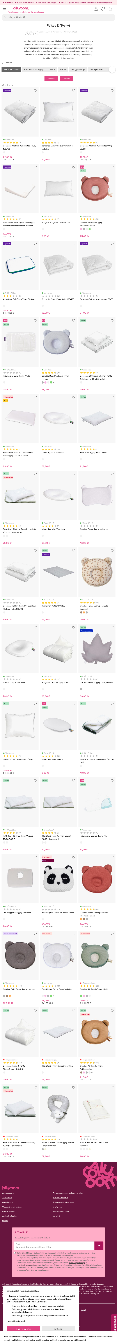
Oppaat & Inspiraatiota (11, 1207)
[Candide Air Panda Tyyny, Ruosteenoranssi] (81, 229)
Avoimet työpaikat (9, 1216)
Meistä (5, 1220)
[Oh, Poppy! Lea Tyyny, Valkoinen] (4, 919)
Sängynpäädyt (78, 69)
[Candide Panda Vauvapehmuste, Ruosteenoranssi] (84, 612)
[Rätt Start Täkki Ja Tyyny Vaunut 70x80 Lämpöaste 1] (7, 842)
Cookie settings (8, 1211)
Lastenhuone (30, 32)
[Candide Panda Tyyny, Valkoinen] (81, 536)
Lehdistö (56, 1216)
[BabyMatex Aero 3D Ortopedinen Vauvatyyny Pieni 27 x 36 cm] (4, 459)
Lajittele (66, 78)
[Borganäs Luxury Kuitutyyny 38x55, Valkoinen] (43, 152)
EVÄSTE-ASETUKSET (59, 1330)
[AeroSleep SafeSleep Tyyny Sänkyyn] (4, 306)
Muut (52, 69)
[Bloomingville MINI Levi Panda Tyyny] (43, 919)
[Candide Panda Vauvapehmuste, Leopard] (81, 612)
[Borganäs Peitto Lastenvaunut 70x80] (81, 306)
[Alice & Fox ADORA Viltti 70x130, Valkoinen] (87, 1149)
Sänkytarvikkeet (70, 32)
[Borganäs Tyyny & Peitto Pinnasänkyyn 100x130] (4, 1072)
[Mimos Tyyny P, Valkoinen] (4, 689)
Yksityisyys (57, 1207)
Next (112, 69)
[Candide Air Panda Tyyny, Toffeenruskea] (81, 1072)
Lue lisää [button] (70, 58)
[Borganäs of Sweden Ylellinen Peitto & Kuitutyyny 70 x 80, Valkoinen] (81, 382)
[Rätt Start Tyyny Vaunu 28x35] (81, 459)
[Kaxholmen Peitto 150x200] (43, 612)
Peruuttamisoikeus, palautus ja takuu (68, 1193)
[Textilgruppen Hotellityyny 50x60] (4, 766)
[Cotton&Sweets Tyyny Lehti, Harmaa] (81, 689)
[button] (4, 8)
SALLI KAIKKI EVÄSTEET (23, 1330)
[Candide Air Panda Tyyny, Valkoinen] (87, 229)
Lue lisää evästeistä (16, 1321)
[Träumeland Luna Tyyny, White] (4, 382)
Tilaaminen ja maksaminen (63, 1202)
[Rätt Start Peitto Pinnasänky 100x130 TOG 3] (81, 766)
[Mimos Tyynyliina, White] (43, 766)
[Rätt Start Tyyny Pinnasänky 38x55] (43, 1072)
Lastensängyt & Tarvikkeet (50, 32)
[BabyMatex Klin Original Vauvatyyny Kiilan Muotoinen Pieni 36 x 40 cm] (4, 229)
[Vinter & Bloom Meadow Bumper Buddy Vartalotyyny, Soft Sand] (45, 1149)
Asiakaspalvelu (8, 1193)
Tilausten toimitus (60, 1198)
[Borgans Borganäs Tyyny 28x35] (43, 229)
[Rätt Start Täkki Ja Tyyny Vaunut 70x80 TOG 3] (4, 842)
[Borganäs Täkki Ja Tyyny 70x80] (43, 689)
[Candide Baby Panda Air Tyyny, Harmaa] (84, 229)
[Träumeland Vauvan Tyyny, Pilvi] (81, 842)
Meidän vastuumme (61, 1211)
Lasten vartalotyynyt (34, 69)
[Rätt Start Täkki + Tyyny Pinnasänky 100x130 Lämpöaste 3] (7, 536)
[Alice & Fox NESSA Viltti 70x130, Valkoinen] (81, 1149)
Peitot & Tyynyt (33, 34)
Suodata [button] (51, 78)
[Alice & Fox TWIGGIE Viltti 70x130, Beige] (90, 1149)
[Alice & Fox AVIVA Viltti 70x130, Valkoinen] (84, 1149)
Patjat (63, 69)
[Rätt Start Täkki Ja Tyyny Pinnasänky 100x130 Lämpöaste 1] (4, 536)
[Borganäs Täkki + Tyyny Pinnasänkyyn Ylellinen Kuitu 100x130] (4, 612)
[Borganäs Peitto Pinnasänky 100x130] (43, 306)
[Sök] (5, 17)
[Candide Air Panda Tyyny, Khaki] (90, 229)
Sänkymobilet (96, 69)
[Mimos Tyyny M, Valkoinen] (43, 536)
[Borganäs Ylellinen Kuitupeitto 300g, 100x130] (4, 152)
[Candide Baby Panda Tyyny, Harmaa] (87, 612)
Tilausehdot (7, 1198)
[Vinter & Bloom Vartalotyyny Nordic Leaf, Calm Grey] (43, 1149)
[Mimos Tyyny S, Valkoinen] (43, 459)
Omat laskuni (7, 1202)
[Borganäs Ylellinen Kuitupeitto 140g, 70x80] (81, 152)
